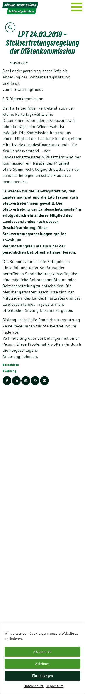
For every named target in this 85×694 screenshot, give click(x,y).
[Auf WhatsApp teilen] (35, 380)
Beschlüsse (11, 365)
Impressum (54, 686)
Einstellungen (42, 676)
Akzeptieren (42, 652)
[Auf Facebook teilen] (7, 380)
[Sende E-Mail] (44, 380)
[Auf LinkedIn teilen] (16, 380)
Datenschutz (34, 686)
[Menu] (77, 7)
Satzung (11, 371)
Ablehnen (42, 664)
